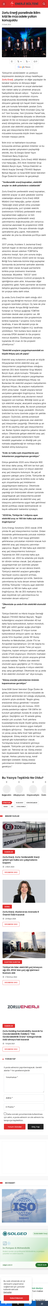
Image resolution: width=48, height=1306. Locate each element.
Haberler (8, 852)
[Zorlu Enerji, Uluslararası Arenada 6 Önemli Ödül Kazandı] (24, 891)
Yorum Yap (10, 1059)
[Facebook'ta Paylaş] (6, 1303)
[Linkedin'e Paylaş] (30, 1303)
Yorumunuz (12, 1077)
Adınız (9, 1097)
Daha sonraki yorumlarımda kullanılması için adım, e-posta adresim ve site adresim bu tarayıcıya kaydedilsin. (24, 1117)
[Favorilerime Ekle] (12, 61)
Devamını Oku (11, 872)
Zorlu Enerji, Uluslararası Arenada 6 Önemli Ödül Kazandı (21, 913)
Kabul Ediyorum (16, 1298)
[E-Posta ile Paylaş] (42, 1303)
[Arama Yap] (44, 4)
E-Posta (10, 1107)
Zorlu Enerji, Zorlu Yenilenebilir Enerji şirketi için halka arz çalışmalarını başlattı (21, 860)
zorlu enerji (21, 807)
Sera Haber (40, 1300)
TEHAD (5, 807)
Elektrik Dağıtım (12, 962)
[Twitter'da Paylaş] (18, 1303)
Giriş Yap (35, 1126)
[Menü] (4, 4)
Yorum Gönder (15, 1126)
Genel (7, 907)
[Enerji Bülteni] (24, 3)
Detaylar (8, 1292)
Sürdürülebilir (31, 803)
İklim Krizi (19, 803)
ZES (12, 807)
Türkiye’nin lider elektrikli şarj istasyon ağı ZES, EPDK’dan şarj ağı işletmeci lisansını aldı (22, 970)
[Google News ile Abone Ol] (24, 67)
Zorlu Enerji (7, 79)
